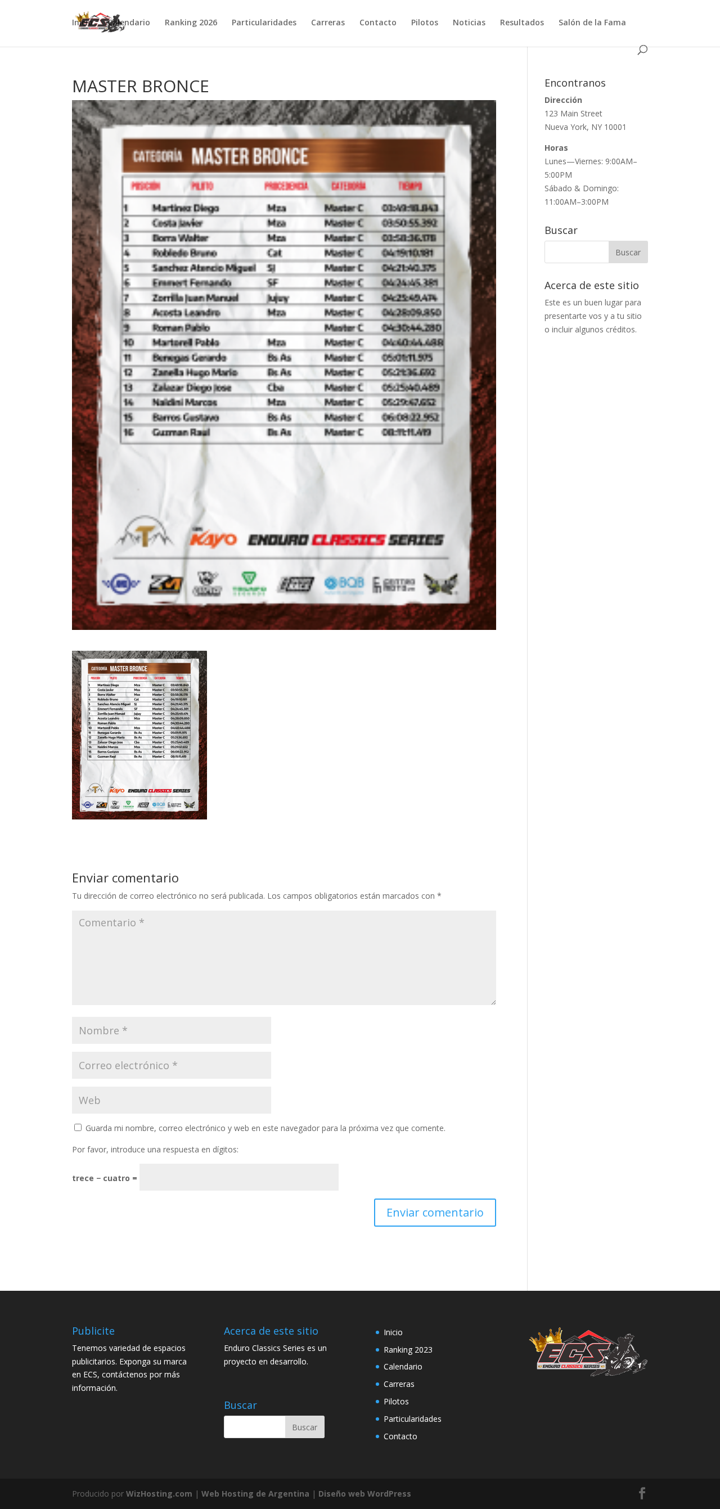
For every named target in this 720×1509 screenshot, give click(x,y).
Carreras (328, 23)
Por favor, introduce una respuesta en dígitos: (155, 1149)
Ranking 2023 (408, 1349)
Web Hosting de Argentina (255, 1493)
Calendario (128, 23)
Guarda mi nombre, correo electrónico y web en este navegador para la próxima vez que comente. (266, 1128)
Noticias (469, 23)
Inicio (82, 23)
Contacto (378, 23)
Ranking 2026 (191, 23)
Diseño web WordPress (364, 1493)
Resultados (522, 23)
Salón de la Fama (592, 23)
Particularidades (264, 23)
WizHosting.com (159, 1493)
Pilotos (424, 23)
